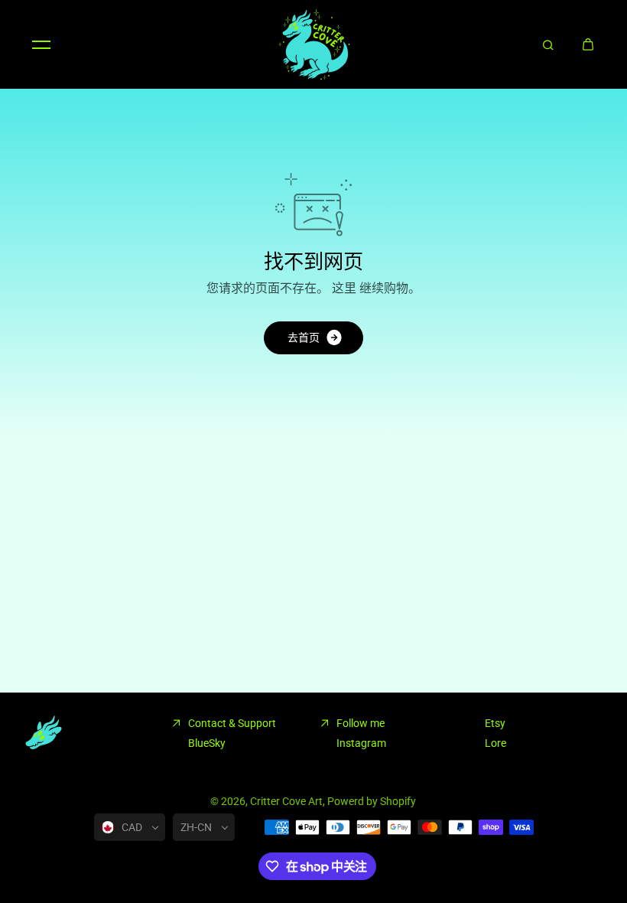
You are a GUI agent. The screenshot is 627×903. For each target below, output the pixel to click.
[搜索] (548, 44)
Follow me (360, 723)
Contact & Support (232, 723)
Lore (495, 743)
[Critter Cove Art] (313, 44)
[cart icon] (588, 44)
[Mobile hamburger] (41, 44)
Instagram (361, 743)
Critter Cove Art (286, 801)
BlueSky (207, 743)
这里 (344, 288)
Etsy (495, 723)
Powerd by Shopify (371, 801)
